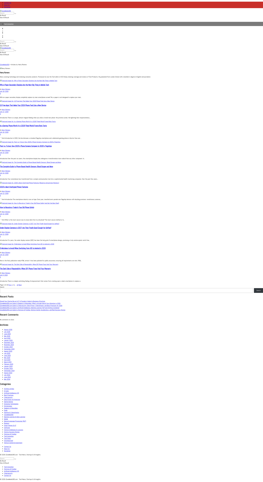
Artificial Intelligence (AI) (11, 33)
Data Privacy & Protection (12, 399)
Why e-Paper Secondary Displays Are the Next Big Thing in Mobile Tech (24, 85)
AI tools (6, 391)
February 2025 (8, 364)
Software (7, 428)
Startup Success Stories (12, 432)
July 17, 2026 (4, 112)
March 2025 (8, 362)
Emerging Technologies (11, 404)
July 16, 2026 (4, 132)
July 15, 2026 (4, 152)
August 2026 (8, 329)
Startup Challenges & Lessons (13, 430)
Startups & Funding (10, 31)
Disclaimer (7, 7)
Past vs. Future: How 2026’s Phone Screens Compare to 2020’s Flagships (26, 146)
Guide (5, 410)
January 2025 (8, 366)
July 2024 (7, 375)
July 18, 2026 (4, 91)
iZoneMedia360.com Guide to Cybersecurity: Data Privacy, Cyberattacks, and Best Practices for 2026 (31, 305)
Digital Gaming (8, 402)
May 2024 (7, 379)
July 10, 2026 (4, 255)
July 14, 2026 (4, 173)
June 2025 (7, 355)
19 (17, 285)
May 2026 (7, 336)
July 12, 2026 (4, 214)
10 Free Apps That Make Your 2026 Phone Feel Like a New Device (23, 105)
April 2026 (7, 338)
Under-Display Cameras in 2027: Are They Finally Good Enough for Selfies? (25, 228)
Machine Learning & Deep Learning (14, 417)
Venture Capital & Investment (13, 443)
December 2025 (9, 342)
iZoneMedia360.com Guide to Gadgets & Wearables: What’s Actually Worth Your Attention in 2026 (30, 303)
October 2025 (8, 347)
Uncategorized (8, 441)
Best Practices (8, 395)
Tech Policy (7, 438)
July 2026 (7, 332)
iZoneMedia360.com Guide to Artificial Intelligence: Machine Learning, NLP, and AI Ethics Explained (29, 308)
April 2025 (7, 360)
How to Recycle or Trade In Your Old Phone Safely (17, 207)
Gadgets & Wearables (11, 408)
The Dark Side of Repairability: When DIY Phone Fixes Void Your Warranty (25, 268)
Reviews (6, 423)
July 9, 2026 (4, 275)
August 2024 (8, 373)
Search (2, 287)
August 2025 (8, 351)
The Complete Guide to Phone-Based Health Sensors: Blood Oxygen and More (26, 166)
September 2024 (9, 371)
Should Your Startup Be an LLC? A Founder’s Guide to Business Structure (22, 301)
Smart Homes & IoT (10, 425)
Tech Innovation (9, 24)
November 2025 (9, 345)
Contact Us (7, 3)
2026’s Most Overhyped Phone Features (14, 187)
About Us (7, 5)
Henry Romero (6, 89)
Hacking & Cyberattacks (11, 412)
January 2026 (8, 340)
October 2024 (8, 368)
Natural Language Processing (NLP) (15, 421)
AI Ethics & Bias (9, 389)
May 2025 (7, 358)
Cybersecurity (8, 35)
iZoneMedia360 (8, 415)
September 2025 (9, 349)
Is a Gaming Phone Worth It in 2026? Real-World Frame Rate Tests (23, 126)
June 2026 (7, 334)
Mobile (6, 419)
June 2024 (7, 377)
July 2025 (7, 353)
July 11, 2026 (4, 234)
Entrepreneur (8, 406)
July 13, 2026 (4, 193)
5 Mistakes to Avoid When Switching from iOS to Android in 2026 (23, 248)
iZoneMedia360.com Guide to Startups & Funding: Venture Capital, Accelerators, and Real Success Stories (32, 310)
